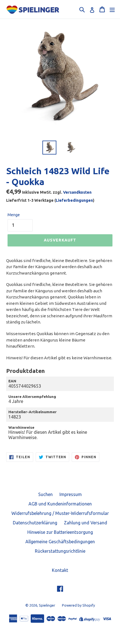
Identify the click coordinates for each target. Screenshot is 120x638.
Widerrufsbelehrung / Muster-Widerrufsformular (60, 513)
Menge (14, 215)
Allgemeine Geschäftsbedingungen (60, 541)
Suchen (45, 494)
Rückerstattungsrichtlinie (60, 551)
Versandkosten (77, 192)
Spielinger (47, 605)
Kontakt (60, 570)
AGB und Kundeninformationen (60, 503)
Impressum (70, 494)
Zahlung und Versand (85, 522)
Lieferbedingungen (74, 200)
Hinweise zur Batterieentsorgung (60, 532)
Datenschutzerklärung (35, 522)
